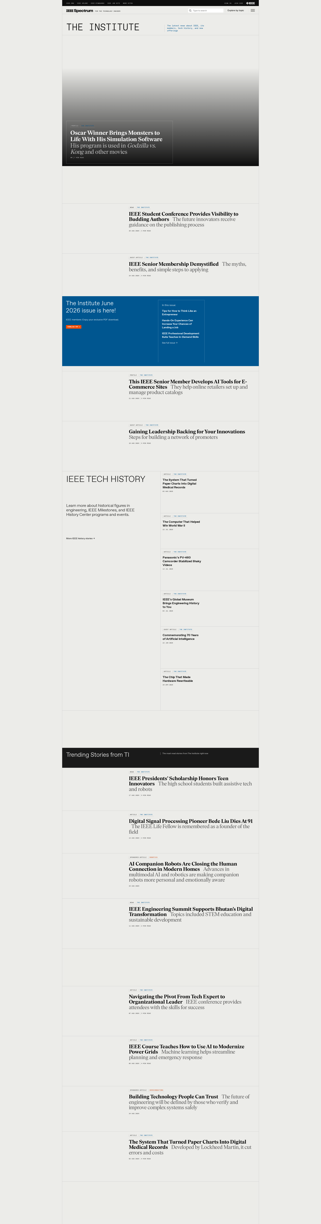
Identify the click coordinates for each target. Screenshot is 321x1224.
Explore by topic (236, 10)
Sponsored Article (138, 857)
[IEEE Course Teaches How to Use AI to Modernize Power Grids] (95, 1061)
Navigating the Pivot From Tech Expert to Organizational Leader (177, 999)
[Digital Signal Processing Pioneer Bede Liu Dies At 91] (95, 832)
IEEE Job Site (113, 3)
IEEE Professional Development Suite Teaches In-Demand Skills (180, 335)
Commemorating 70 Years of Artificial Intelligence (180, 637)
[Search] (190, 11)
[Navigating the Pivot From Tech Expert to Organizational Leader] (95, 1011)
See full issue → (169, 342)
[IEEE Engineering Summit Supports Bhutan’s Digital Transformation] (95, 923)
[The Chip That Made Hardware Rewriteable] (229, 689)
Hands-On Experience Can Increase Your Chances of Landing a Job (177, 324)
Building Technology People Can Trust (174, 1096)
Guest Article (136, 258)
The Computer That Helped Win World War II (181, 524)
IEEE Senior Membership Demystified (174, 264)
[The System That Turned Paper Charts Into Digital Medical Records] (229, 492)
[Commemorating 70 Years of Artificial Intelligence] (229, 647)
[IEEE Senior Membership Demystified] (95, 275)
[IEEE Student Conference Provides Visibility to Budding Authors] (95, 228)
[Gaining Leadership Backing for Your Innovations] (95, 446)
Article (167, 474)
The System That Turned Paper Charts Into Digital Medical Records (180, 483)
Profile (74, 126)
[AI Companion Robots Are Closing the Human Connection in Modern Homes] (95, 876)
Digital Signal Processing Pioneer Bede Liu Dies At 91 (191, 821)
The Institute (87, 126)
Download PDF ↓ (73, 327)
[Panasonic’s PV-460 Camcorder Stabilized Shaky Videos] (229, 569)
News (132, 208)
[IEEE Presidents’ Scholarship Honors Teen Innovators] (95, 789)
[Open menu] (252, 11)
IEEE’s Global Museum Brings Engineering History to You (181, 603)
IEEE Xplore (82, 3)
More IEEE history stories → (80, 538)
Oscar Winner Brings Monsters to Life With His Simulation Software (117, 136)
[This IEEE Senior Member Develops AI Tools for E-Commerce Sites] (95, 396)
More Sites (128, 3)
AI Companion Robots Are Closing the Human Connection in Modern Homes (183, 866)
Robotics (153, 857)
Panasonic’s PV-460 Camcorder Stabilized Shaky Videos (182, 561)
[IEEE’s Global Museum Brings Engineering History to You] (229, 608)
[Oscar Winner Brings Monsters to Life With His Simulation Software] (160, 100)
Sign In (227, 3)
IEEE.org (70, 3)
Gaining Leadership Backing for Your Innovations (187, 431)
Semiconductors (156, 1090)
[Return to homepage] (79, 11)
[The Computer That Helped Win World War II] (229, 531)
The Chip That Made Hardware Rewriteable (178, 679)
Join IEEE (238, 3)
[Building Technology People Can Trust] (95, 1108)
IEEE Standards (97, 3)
